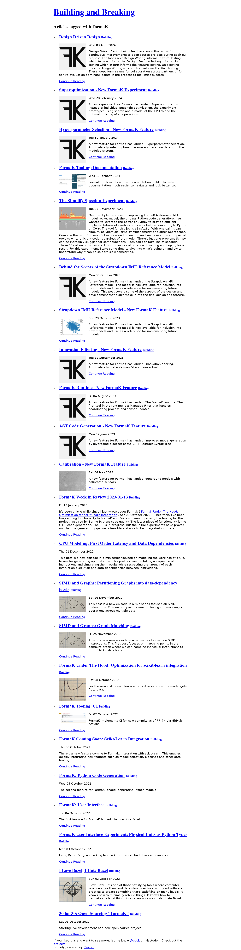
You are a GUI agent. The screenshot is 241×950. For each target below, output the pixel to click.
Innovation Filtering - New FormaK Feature (100, 349)
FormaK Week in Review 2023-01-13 (93, 497)
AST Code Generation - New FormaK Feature (102, 426)
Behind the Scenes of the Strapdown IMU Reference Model (114, 267)
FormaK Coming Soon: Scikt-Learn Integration (104, 739)
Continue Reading (72, 81)
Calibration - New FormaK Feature (92, 464)
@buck (135, 940)
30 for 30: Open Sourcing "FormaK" (94, 913)
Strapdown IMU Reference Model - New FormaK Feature (113, 309)
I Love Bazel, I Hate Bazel (83, 870)
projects (59, 944)
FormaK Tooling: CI (78, 706)
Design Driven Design (79, 36)
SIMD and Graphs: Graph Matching (94, 625)
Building (106, 37)
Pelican (89, 947)
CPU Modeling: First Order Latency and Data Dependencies (116, 543)
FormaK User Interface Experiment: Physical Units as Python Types (123, 834)
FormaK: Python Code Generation (92, 775)
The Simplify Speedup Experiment (92, 200)
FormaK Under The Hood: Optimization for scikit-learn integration (123, 665)
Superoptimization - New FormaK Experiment (103, 89)
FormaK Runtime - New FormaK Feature (98, 387)
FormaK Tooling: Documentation (90, 167)
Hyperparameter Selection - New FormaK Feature (106, 129)
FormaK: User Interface (81, 804)
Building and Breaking (94, 12)
